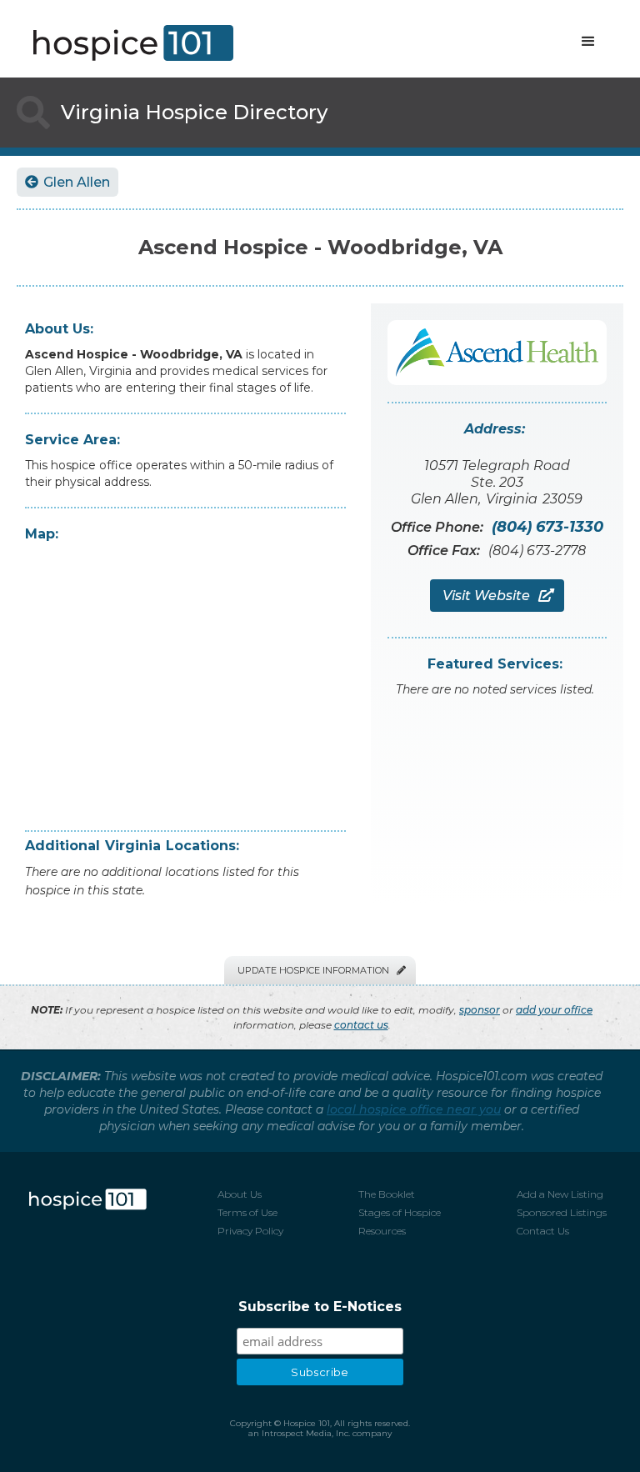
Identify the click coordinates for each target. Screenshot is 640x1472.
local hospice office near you (414, 1109)
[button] (588, 41)
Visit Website (497, 595)
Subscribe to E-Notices (320, 1306)
